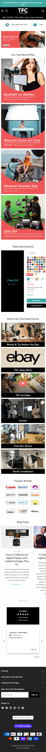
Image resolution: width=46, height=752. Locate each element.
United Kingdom (22, 717)
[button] (4, 641)
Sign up (34, 695)
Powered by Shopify (23, 748)
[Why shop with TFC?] (17, 25)
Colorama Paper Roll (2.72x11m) (34, 288)
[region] (23, 641)
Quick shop (36, 300)
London (26, 17)
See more (22, 601)
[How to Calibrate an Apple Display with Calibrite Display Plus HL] (16, 537)
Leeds (32, 17)
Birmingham (39, 17)
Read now (16, 584)
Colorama (30, 291)
